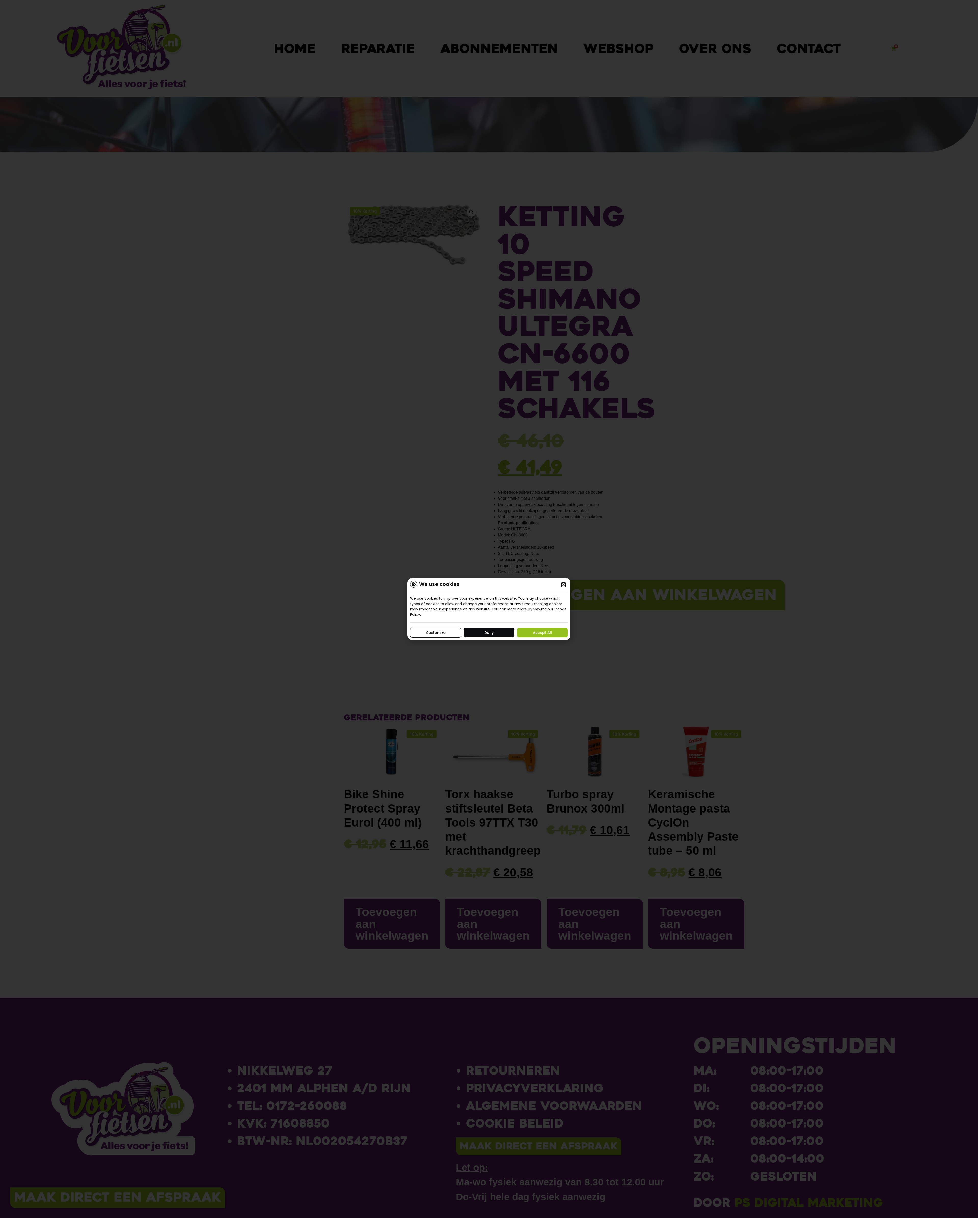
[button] (563, 585)
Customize (435, 632)
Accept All (542, 632)
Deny (489, 632)
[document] (489, 609)
